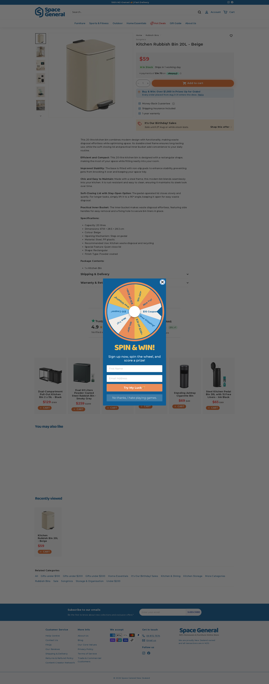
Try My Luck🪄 (134, 387)
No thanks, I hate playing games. (134, 397)
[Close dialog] (162, 282)
